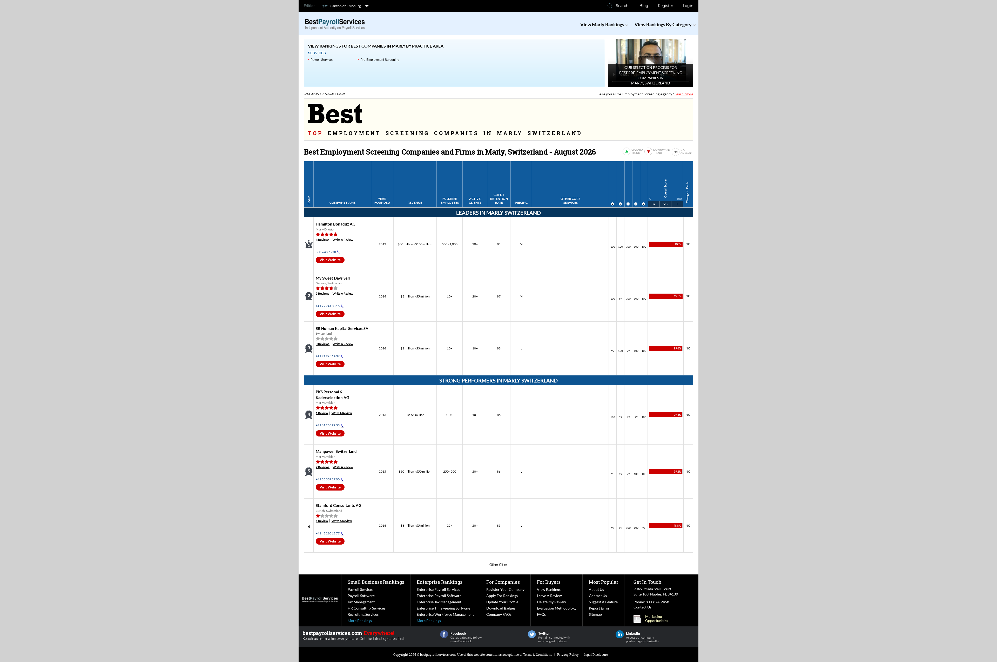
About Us (596, 589)
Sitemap (595, 614)
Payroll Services (322, 60)
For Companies (503, 582)
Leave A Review (549, 595)
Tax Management (361, 602)
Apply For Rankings (502, 595)
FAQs (541, 614)
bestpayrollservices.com (438, 654)
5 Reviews (322, 293)
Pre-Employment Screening (379, 60)
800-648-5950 (326, 252)
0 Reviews (322, 344)
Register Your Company (505, 589)
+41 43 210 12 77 (328, 533)
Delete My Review (551, 602)
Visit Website (330, 260)
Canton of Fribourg (345, 6)
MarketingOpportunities (656, 618)
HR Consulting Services (366, 608)
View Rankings (549, 589)
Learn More (684, 94)
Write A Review (343, 240)
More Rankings (360, 620)
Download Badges (500, 608)
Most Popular (603, 582)
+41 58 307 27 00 (328, 479)
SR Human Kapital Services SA (342, 328)
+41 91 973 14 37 (328, 356)
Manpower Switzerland (336, 451)
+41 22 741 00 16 (328, 306)
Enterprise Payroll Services (438, 589)
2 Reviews (322, 467)
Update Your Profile (502, 602)
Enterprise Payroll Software (439, 595)
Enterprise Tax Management (439, 602)
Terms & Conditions (537, 654)
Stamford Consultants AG (338, 505)
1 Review (322, 413)
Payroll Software (361, 595)
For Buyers (549, 582)
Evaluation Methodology (556, 608)
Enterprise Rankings (439, 582)
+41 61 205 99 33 (328, 425)
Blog (643, 5)
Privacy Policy (568, 654)
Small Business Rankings (376, 582)
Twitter (532, 634)
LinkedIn (620, 634)
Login (688, 5)
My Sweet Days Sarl (333, 278)
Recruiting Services (363, 614)
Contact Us (598, 595)
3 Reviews (322, 240)
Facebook (444, 634)
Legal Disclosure (596, 654)
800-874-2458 (657, 602)
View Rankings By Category (663, 24)
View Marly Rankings (602, 24)
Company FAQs (498, 614)
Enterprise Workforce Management (445, 614)
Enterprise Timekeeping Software (443, 608)
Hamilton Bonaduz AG (335, 224)
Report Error (599, 608)
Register (665, 5)
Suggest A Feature (603, 602)
